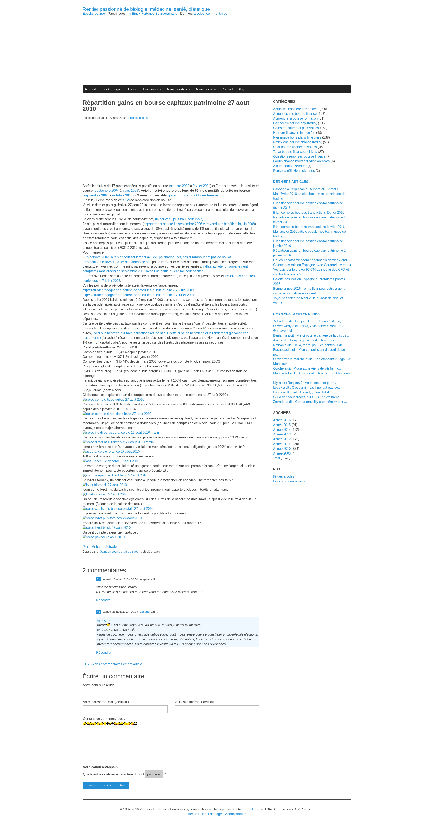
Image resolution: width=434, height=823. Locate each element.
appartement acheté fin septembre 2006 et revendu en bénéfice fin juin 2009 (199, 224)
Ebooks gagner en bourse (119, 89)
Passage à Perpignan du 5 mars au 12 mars (305, 189)
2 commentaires (138, 118)
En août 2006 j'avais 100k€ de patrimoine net (117, 262)
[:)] (84, 723)
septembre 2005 (96, 195)
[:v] (156, 727)
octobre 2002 (179, 186)
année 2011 (281, 444)
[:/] (125, 723)
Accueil (90, 89)
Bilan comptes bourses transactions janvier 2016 (309, 227)
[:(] (101, 723)
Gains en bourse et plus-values (119, 551)
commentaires (216, 13)
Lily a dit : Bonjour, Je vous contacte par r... (304, 383)
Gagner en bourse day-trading (295, 123)
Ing (129, 13)
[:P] (128, 723)
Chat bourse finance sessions (295, 147)
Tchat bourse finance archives (295, 151)
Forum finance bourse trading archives (301, 161)
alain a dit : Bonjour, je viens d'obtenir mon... (305, 340)
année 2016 (282, 420)
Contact (227, 89)
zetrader (145, 611)
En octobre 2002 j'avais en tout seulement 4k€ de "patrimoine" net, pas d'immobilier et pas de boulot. (158, 257)
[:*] (149, 727)
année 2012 (282, 439)
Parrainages (152, 89)
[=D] (111, 723)
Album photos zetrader (290, 166)
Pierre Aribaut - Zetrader (100, 546)
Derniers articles (178, 89)
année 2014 (282, 429)
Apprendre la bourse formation (295, 118)
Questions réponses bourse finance (299, 156)
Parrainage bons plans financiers (297, 137)
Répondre (103, 600)
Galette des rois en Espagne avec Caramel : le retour (312, 265)
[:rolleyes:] (142, 727)
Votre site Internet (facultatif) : (196, 702)
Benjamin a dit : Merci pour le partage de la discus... (311, 335)
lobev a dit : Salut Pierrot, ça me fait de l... (304, 392)
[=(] (105, 723)
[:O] (118, 723)
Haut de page (212, 814)
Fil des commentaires (289, 481)
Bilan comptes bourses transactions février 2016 (308, 212)
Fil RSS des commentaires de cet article (112, 664)
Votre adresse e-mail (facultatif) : (107, 702)
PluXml (251, 809)
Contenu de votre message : (104, 718)
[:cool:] (145, 727)
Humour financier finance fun (294, 132)
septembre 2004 (107, 190)
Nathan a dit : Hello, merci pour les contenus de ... (309, 345)
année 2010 (282, 448)
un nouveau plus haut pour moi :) (179, 219)
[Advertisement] (217, 47)
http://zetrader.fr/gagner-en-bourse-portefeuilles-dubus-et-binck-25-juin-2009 (138, 290)
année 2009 (282, 453)
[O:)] (152, 727)
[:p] (132, 723)
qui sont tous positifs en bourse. (193, 195)
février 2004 (201, 186)
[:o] (115, 723)
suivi (126, 200)
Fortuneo (147, 13)
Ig (176, 13)
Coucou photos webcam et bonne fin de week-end (310, 260)
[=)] (91, 723)
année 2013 (282, 434)
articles (199, 13)
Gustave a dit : (284, 331)
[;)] (122, 723)
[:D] (108, 723)
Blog (241, 89)
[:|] (95, 723)
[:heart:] (159, 727)
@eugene (104, 620)
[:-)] (88, 723)
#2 (98, 611)
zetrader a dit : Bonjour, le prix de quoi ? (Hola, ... (308, 321)
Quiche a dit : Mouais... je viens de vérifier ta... (307, 368)
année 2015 (282, 425)
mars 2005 (130, 190)
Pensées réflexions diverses (294, 170)
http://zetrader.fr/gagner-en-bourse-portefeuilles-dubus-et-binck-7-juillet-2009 (138, 295)
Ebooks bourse (94, 13)
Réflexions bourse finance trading (297, 142)
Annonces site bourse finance (295, 113)
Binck (136, 13)
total (277, 458)
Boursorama (164, 13)
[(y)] (166, 727)
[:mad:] (139, 727)
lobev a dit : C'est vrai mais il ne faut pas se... (307, 387)
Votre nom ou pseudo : (99, 685)
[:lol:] (135, 723)
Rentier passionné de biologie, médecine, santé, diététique (146, 9)
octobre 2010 (122, 195)
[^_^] (162, 727)
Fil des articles (283, 476)
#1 (98, 579)
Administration (235, 814)
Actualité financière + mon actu (295, 109)
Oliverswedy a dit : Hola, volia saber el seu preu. (308, 326)
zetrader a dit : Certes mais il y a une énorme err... (310, 402)
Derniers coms (206, 89)
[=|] (98, 723)
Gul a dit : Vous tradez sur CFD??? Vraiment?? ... (309, 397)
